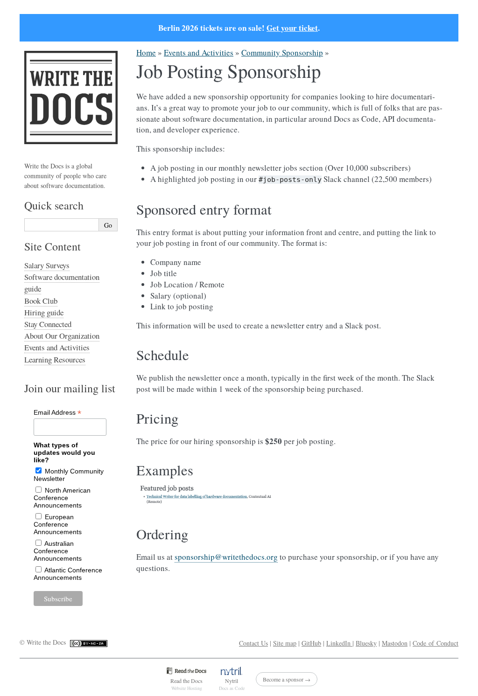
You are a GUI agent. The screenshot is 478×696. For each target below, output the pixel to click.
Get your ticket (292, 28)
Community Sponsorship (282, 52)
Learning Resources (54, 359)
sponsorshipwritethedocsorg (226, 556)
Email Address (57, 412)
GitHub (311, 643)
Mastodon (395, 643)
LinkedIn (339, 643)
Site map (284, 643)
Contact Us (253, 643)
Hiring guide (43, 312)
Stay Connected (47, 324)
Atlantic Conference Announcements (68, 573)
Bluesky (366, 643)
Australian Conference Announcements (58, 551)
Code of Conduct (435, 643)
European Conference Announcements (58, 524)
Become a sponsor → (286, 679)
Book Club (40, 300)
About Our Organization (61, 335)
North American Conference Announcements (62, 498)
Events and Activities (198, 52)
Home (146, 52)
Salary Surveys (47, 265)
